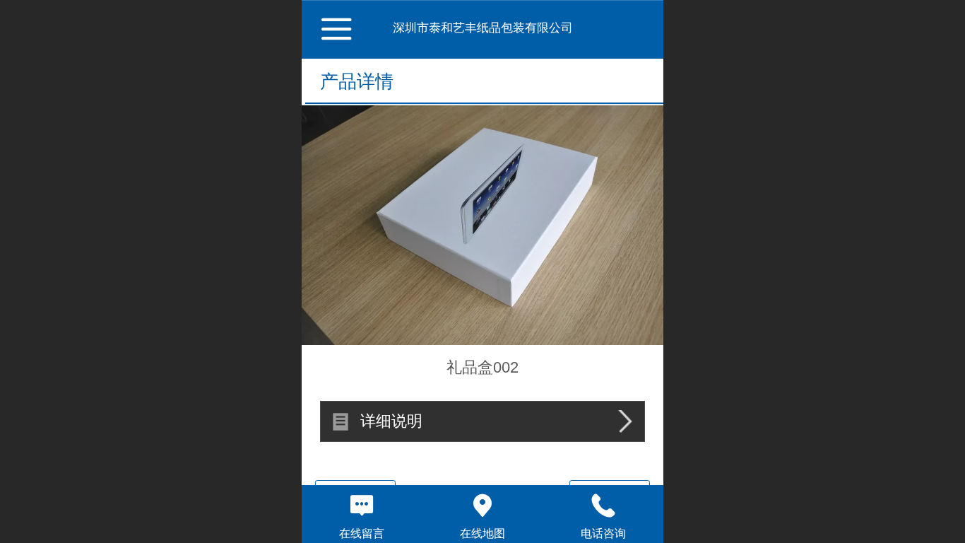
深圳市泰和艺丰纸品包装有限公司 (483, 28)
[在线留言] (362, 505)
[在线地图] (482, 505)
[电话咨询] (603, 505)
